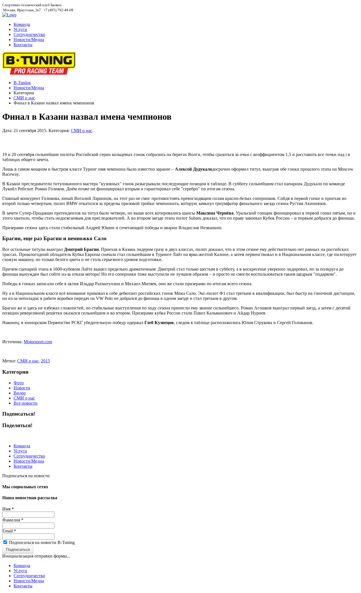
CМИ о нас (28, 360)
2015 (45, 360)
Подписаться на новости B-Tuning (42, 542)
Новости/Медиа (29, 39)
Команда (22, 24)
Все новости (26, 403)
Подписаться (18, 549)
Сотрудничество (29, 34)
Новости (22, 387)
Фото (19, 382)
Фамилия (12, 520)
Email (9, 531)
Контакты (23, 44)
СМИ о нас (24, 97)
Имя (8, 509)
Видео (20, 393)
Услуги (20, 29)
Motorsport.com (38, 341)
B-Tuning (22, 82)
